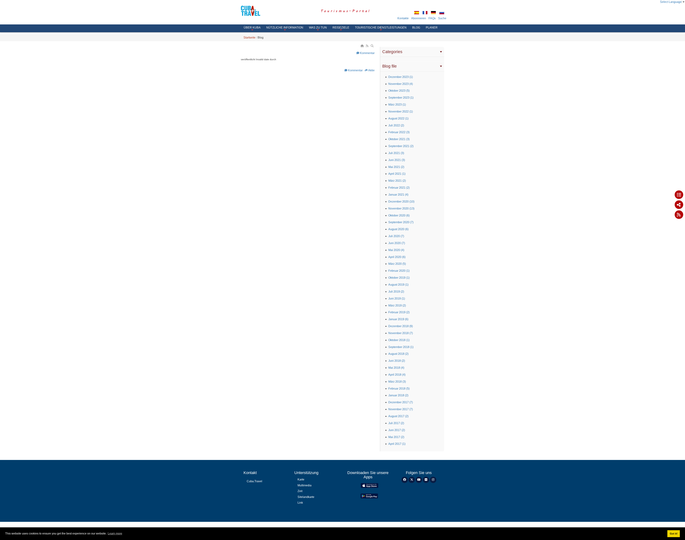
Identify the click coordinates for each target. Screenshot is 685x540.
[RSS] (367, 45)
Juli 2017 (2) (396, 423)
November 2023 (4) (400, 83)
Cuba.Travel (254, 481)
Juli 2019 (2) (396, 291)
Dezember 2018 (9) (400, 326)
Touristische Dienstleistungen (381, 27)
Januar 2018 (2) (398, 395)
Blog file (389, 66)
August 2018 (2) (398, 353)
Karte (301, 479)
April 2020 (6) (396, 257)
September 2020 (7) (400, 222)
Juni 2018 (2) (396, 360)
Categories (392, 51)
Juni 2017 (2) (396, 430)
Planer (432, 27)
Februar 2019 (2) (399, 312)
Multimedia (304, 485)
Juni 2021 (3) (396, 160)
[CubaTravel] (255, 11)
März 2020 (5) (397, 263)
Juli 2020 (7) (396, 236)
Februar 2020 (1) (399, 270)
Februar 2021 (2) (399, 187)
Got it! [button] (674, 533)
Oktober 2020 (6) (399, 215)
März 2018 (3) (397, 381)
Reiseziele (341, 27)
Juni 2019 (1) (396, 298)
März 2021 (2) (397, 180)
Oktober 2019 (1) (399, 277)
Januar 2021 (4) (398, 194)
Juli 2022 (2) (396, 125)
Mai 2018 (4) (396, 367)
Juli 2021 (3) (396, 153)
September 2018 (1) (400, 347)
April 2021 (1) (396, 173)
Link (300, 502)
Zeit (300, 491)
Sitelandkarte (306, 496)
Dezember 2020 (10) (401, 201)
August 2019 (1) (398, 284)
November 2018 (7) (400, 333)
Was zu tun (318, 27)
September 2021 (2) (400, 146)
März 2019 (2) (397, 305)
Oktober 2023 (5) (399, 90)
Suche (442, 18)
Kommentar (367, 53)
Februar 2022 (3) (399, 132)
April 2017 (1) (396, 443)
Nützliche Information (284, 27)
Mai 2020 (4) (396, 250)
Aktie (371, 70)
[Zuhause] (362, 45)
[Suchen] (372, 45)
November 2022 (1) (400, 111)
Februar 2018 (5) (399, 388)
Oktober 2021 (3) (399, 139)
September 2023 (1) (400, 97)
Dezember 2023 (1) (400, 76)
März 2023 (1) (397, 104)
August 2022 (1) (398, 118)
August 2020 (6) (398, 229)
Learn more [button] (115, 533)
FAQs (432, 18)
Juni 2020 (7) (396, 243)
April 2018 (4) (396, 374)
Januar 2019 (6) (398, 319)
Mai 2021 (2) (396, 166)
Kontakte (403, 18)
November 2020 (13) (401, 208)
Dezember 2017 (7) (400, 402)
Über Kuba (252, 27)
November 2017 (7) (400, 409)
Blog (416, 27)
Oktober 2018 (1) (399, 340)
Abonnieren (418, 18)
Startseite (249, 37)
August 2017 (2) (398, 416)
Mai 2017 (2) (396, 437)
